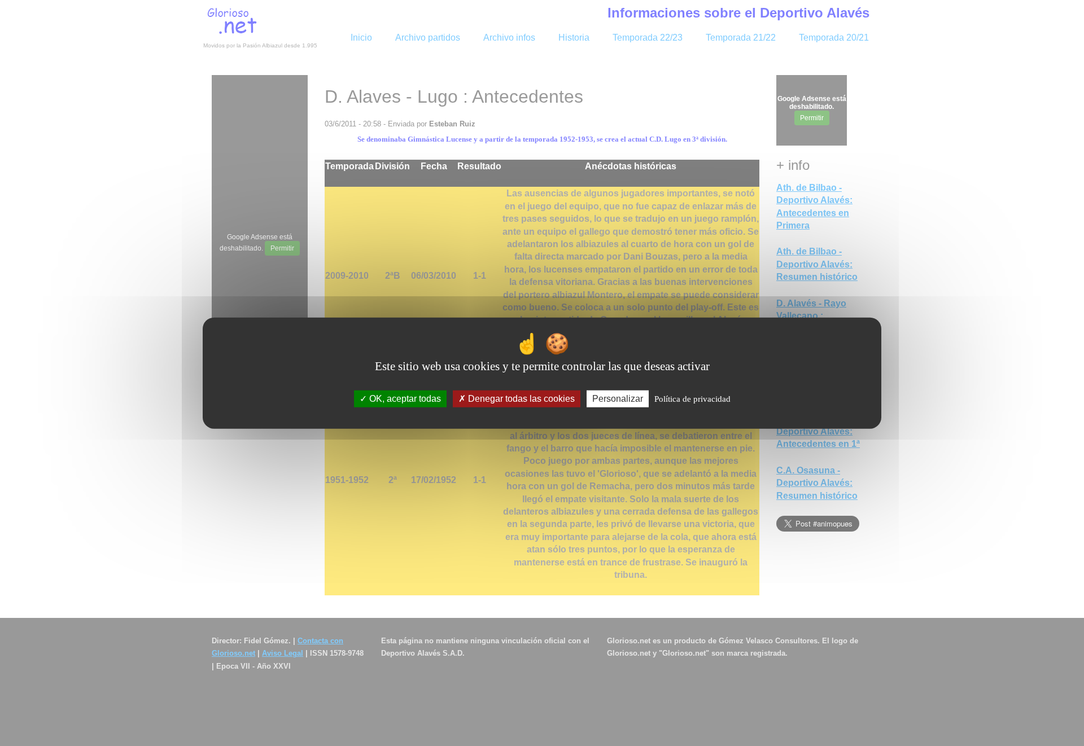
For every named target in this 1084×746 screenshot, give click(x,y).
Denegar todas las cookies (520, 398)
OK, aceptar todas (404, 398)
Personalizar (617, 398)
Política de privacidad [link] (692, 398)
